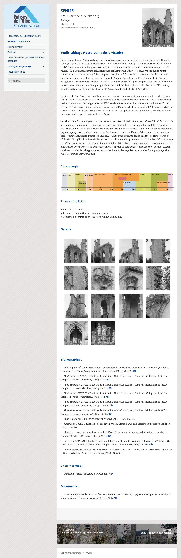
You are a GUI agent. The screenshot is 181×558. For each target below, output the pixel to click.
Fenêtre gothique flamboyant (107, 216)
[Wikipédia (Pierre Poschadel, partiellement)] (111, 474)
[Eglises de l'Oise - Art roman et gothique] (26, 16)
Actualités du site (16, 71)
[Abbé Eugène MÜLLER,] (134, 371)
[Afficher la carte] (98, 16)
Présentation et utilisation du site (24, 35)
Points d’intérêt (15, 46)
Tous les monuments (19, 41)
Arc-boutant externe (98, 213)
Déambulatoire (76, 209)
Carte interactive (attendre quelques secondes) (26, 59)
